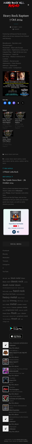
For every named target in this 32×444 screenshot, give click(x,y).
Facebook (6, 250)
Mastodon (6, 257)
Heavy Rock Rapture (11, 154)
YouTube (5, 271)
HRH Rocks (20, 301)
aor (9, 278)
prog (4, 310)
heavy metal (10, 161)
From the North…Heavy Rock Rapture (20, 120)
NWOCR (8, 307)
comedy (26, 282)
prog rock (21, 310)
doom (17, 285)
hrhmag (13, 300)
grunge (10, 291)
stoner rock (12, 316)
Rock (4, 163)
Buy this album (14, 348)
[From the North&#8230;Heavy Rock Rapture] (20, 115)
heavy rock (6, 301)
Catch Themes (23, 441)
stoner (23, 313)
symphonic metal (22, 316)
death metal (18, 159)
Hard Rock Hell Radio (9, 294)
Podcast (13, 307)
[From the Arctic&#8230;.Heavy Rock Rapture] (8, 133)
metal (17, 161)
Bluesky (5, 254)
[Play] (14, 232)
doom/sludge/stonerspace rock (10, 287)
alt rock (5, 278)
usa (22, 319)
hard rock (19, 290)
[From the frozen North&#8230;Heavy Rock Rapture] (8, 115)
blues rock (6, 282)
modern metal (21, 304)
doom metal (21, 287)
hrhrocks (26, 301)
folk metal (5, 291)
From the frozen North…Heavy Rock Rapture (7, 120)
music (4, 307)
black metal (15, 278)
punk (25, 310)
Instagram (6, 264)
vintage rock (6, 321)
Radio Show (6, 313)
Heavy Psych (21, 297)
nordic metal (24, 161)
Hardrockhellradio (20, 294)
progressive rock (12, 310)
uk (19, 319)
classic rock (8, 159)
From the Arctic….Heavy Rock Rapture (7, 139)
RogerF (16, 29)
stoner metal (6, 316)
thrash (14, 318)
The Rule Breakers (7, 319)
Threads (5, 261)
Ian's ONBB (6, 304)
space (19, 313)
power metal (22, 307)
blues (23, 278)
